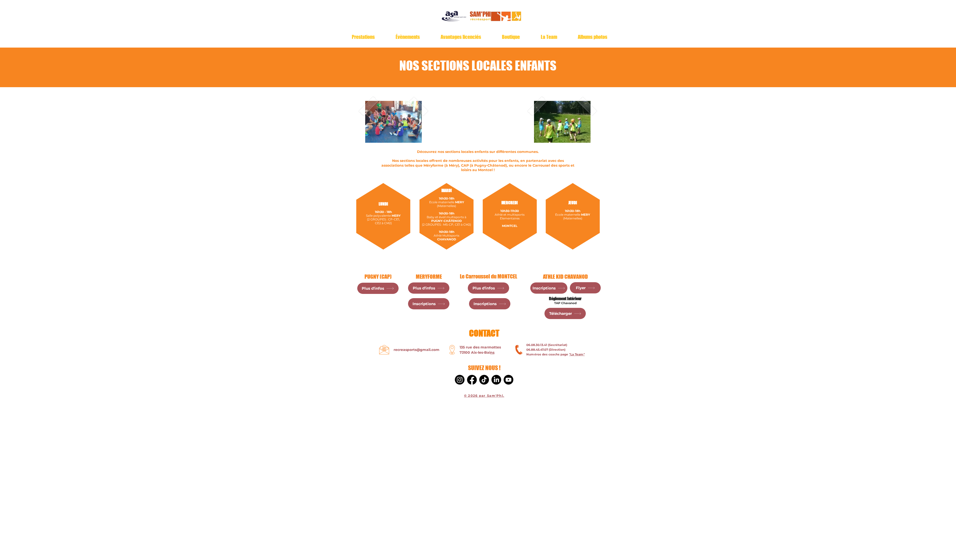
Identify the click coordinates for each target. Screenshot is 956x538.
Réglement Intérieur (565, 298)
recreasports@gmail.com (416, 349)
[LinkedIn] (496, 380)
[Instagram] (460, 380)
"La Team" (577, 354)
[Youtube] (508, 380)
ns (492, 352)
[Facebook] (472, 380)
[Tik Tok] (484, 380)
